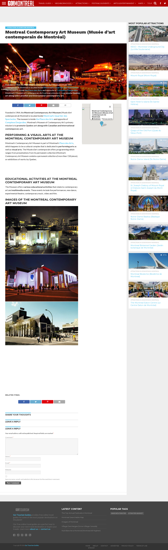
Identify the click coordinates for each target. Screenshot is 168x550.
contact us (45, 529)
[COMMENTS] (65, 104)
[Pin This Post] (41, 104)
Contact (104, 546)
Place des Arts (66, 143)
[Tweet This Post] (29, 104)
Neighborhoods (63, 3)
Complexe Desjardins (67, 90)
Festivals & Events (100, 3)
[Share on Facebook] (17, 104)
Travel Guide (45, 3)
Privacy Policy (128, 546)
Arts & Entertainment (124, 3)
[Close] (110, 107)
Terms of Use (141, 546)
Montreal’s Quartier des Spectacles (60, 87)
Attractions (82, 3)
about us (34, 529)
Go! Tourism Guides (22, 515)
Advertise (115, 546)
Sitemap (91, 548)
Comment (9, 437)
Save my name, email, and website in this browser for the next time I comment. (32, 479)
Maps (140, 3)
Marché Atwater (118, 513)
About (95, 546)
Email (7, 463)
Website (8, 470)
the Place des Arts (33, 90)
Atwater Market (135, 513)
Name (7, 456)
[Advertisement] (84, 14)
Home (87, 546)
